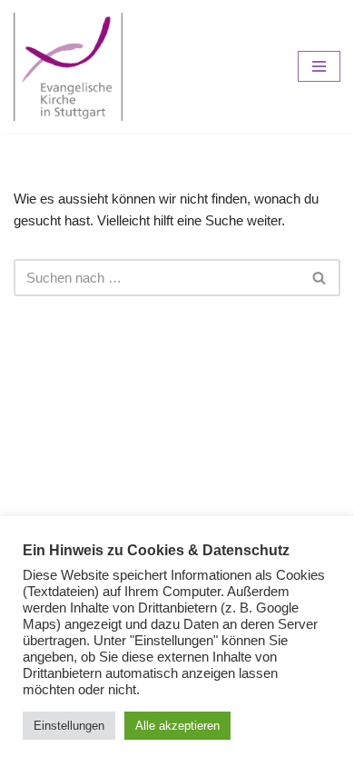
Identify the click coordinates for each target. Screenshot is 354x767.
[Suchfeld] (320, 277)
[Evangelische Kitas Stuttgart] (68, 67)
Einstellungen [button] (69, 725)
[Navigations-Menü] (319, 66)
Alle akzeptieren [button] (177, 725)
